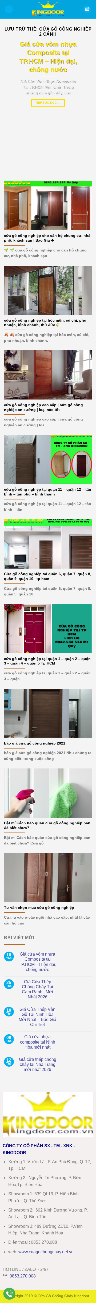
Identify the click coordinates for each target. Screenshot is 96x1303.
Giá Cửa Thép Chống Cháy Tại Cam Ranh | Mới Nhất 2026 (37, 989)
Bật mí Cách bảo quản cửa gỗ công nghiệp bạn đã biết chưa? (47, 825)
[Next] (83, 106)
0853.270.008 (23, 1276)
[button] (9, 9)
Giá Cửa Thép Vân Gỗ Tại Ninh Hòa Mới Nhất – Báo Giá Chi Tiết (37, 1017)
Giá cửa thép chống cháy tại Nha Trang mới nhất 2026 (37, 1064)
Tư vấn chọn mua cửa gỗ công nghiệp (39, 908)
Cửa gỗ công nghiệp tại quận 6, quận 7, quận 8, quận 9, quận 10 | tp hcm (47, 576)
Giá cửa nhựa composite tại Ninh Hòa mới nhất (37, 1042)
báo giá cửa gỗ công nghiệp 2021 (34, 743)
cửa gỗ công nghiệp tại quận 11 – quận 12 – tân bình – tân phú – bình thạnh (47, 491)
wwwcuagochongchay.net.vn (46, 1252)
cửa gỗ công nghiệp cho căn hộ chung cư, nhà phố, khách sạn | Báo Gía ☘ (47, 238)
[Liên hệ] (9, 1294)
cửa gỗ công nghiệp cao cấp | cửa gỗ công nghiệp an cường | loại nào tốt (43, 407)
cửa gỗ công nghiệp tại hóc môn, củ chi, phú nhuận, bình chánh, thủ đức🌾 (45, 322)
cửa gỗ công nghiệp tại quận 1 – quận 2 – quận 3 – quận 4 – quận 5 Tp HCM (47, 661)
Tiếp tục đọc (48, 102)
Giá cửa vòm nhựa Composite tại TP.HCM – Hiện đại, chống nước (37, 962)
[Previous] (12, 106)
